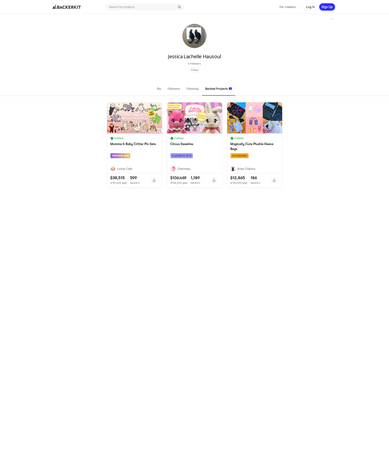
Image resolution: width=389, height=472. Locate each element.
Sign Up (327, 7)
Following (192, 88)
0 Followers (194, 63)
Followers (174, 88)
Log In (310, 7)
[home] (66, 7)
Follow (194, 70)
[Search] (179, 7)
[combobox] (145, 6)
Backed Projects (218, 88)
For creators (288, 7)
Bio (159, 88)
